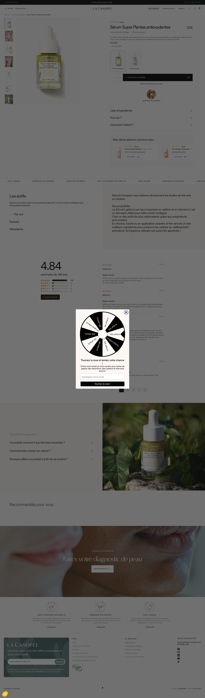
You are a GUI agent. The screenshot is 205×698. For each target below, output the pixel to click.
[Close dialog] (126, 312)
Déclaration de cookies (34, 678)
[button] (5, 694)
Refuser (11, 686)
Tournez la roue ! (102, 384)
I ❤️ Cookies (44, 686)
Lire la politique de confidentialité (15, 678)
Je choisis (27, 686)
